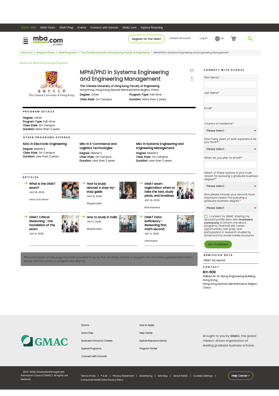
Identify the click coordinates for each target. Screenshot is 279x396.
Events (82, 27)
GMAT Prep (66, 27)
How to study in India (102, 217)
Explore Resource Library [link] (153, 340)
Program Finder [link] (148, 348)
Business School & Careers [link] (97, 340)
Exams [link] (85, 325)
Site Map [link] (163, 375)
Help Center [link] (146, 332)
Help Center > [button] (241, 376)
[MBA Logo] (48, 40)
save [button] (192, 71)
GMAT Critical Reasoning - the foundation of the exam (42, 223)
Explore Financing (152, 27)
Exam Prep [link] (87, 332)
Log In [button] (203, 38)
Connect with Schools (104, 27)
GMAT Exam (47, 27)
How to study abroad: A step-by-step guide (101, 187)
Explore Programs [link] (91, 348)
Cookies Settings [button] (203, 375)
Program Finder (45, 52)
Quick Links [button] (28, 27)
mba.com (27, 52)
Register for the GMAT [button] (146, 39)
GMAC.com (129, 27)
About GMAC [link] (180, 375)
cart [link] (234, 39)
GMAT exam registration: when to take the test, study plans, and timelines (159, 189)
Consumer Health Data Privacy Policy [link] (102, 379)
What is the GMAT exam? (42, 185)
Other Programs (68, 52)
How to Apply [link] (147, 325)
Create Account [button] (180, 38)
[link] (48, 340)
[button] (219, 38)
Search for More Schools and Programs (44, 63)
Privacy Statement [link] (123, 375)
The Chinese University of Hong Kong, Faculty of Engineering (115, 52)
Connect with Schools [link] (94, 356)
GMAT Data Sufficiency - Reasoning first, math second (155, 223)
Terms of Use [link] (88, 375)
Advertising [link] (145, 375)
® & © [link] (104, 375)
